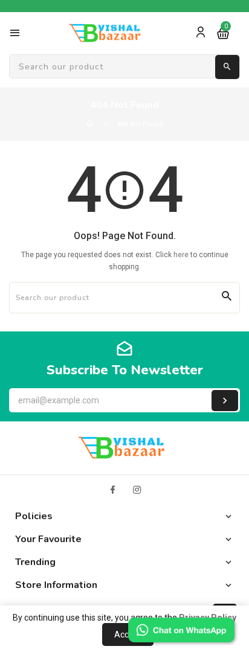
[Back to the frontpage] (90, 124)
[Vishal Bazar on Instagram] (137, 490)
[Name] (225, 400)
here (181, 255)
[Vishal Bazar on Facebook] (112, 490)
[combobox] (124, 67)
